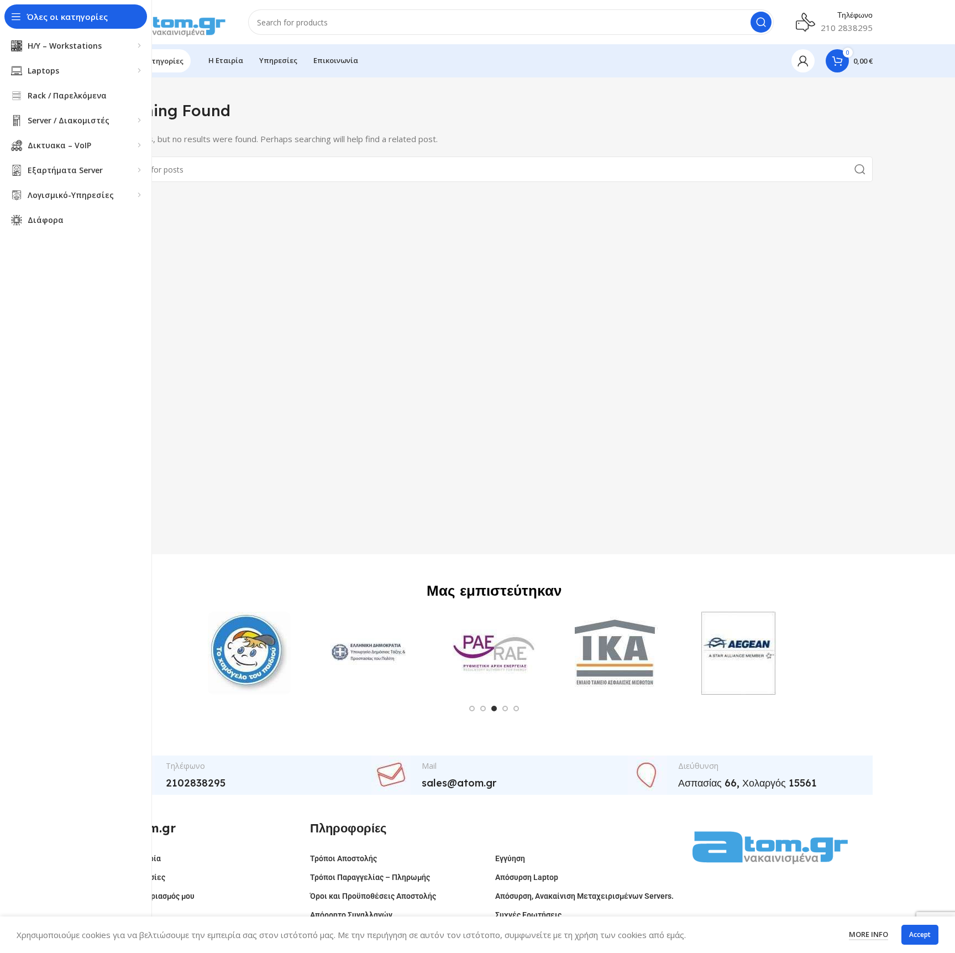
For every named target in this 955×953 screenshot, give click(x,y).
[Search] (761, 22)
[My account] (803, 61)
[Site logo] (171, 21)
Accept (920, 934)
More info (868, 934)
